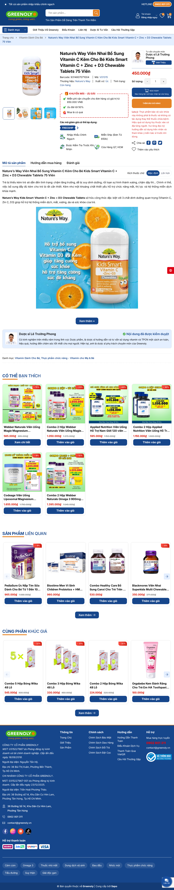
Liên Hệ (82, 29)
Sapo (114, 886)
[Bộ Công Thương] (159, 756)
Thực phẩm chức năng (140, 865)
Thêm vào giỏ (65, 442)
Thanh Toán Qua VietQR (126, 752)
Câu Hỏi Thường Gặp (123, 29)
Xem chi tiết (22, 442)
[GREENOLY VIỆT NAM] (21, 16)
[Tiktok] (28, 831)
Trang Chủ (66, 737)
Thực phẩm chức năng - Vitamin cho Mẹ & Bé (67, 358)
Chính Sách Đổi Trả (99, 747)
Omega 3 (28, 865)
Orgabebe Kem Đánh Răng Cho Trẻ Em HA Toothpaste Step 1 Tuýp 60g (150, 687)
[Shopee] (21, 831)
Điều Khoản (68, 29)
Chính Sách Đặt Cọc (100, 752)
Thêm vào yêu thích (148, 149)
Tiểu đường (11, 872)
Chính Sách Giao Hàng (101, 742)
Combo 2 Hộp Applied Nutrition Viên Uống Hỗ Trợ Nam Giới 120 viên (151, 430)
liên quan (24, 533)
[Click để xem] (29, 78)
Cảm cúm (10, 865)
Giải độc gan (49, 872)
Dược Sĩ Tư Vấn (99, 29)
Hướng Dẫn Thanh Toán (127, 739)
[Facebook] (5, 831)
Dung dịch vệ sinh (75, 865)
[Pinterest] (154, 143)
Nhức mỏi (114, 865)
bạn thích (21, 375)
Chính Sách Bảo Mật (100, 737)
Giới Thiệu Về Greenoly (46, 29)
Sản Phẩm (65, 747)
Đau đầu (97, 865)
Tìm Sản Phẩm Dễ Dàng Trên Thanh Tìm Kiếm (71, 20)
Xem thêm (85, 615)
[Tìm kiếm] (96, 13)
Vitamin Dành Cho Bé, (27, 358)
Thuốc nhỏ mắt (49, 865)
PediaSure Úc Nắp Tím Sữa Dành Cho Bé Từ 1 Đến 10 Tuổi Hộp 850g (22, 589)
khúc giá (24, 631)
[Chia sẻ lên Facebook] (148, 143)
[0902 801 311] (157, 4)
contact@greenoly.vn (19, 822)
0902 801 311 (15, 816)
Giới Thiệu (161, 62)
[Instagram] (13, 831)
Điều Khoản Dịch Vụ (128, 745)
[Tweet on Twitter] (160, 143)
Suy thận (30, 872)
